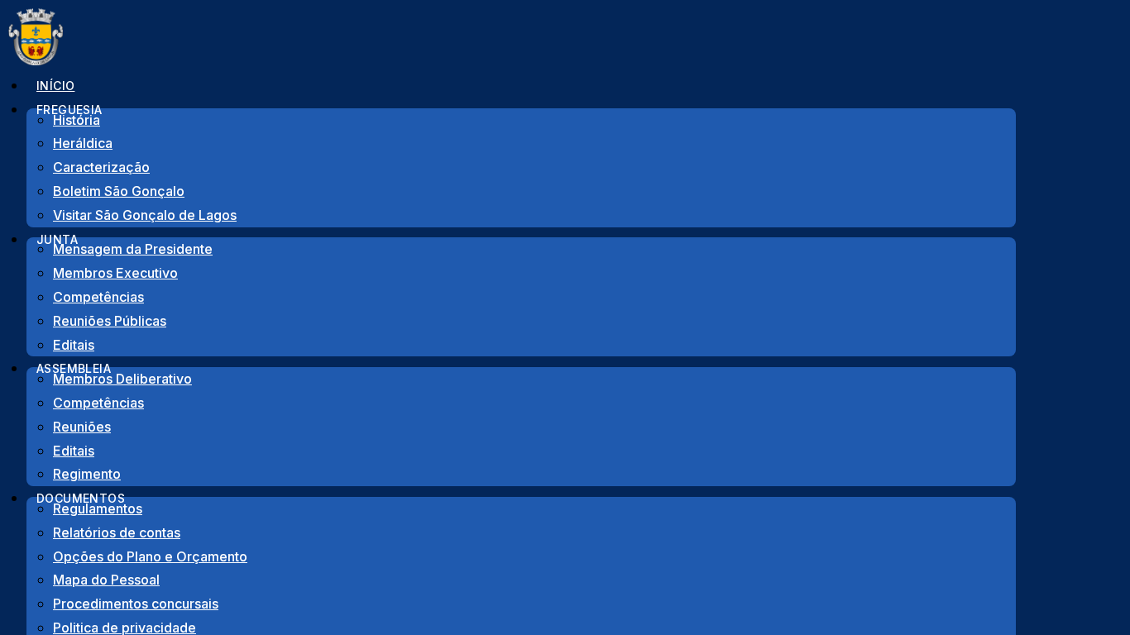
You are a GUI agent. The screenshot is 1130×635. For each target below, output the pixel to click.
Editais (73, 450)
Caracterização (101, 167)
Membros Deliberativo (122, 378)
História (76, 120)
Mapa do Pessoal (106, 579)
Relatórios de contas (116, 532)
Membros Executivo (115, 273)
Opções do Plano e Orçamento (150, 556)
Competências (98, 297)
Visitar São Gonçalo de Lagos (145, 215)
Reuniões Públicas (109, 321)
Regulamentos (97, 508)
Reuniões (82, 426)
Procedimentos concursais (135, 603)
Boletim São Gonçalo (118, 191)
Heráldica (83, 143)
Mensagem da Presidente (133, 249)
